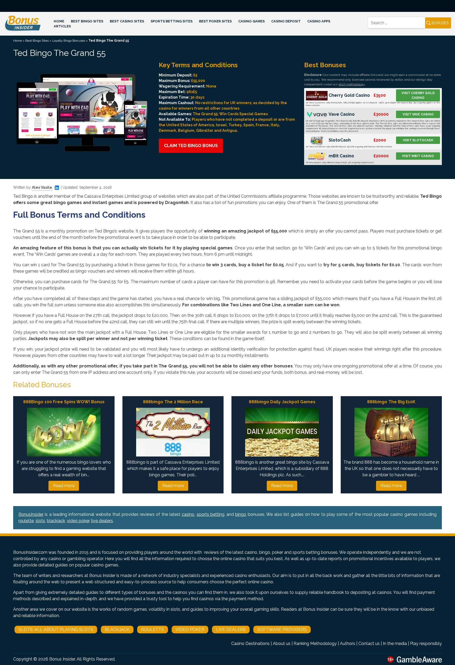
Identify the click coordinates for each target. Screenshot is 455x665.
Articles (62, 26)
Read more (64, 485)
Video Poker (190, 629)
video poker (78, 520)
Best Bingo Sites (87, 21)
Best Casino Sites (127, 21)
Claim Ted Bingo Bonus (191, 145)
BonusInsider (30, 514)
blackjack (56, 520)
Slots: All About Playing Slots (55, 629)
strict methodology (351, 84)
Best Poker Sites (215, 21)
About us (281, 643)
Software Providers (282, 629)
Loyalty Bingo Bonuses (68, 40)
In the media (395, 643)
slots (40, 520)
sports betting (210, 514)
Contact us (369, 643)
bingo (240, 514)
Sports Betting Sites (171, 21)
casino (188, 514)
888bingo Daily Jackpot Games (282, 401)
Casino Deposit (286, 21)
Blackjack (117, 629)
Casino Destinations (250, 643)
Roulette (152, 629)
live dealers (102, 520)
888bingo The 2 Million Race (173, 401)
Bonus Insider (62, 659)
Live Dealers (231, 629)
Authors (347, 643)
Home (59, 21)
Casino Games (251, 21)
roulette (26, 520)
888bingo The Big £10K (391, 401)
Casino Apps (318, 21)
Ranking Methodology (315, 643)
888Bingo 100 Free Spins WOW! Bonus (64, 401)
